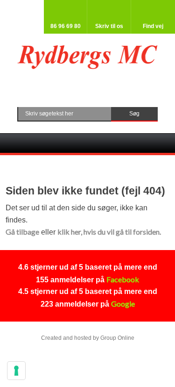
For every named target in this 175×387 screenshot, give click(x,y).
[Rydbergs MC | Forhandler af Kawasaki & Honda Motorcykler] (87, 57)
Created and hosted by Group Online (87, 338)
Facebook (122, 279)
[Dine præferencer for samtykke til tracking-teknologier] (16, 371)
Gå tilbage (22, 231)
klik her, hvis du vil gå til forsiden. (109, 231)
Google (123, 303)
